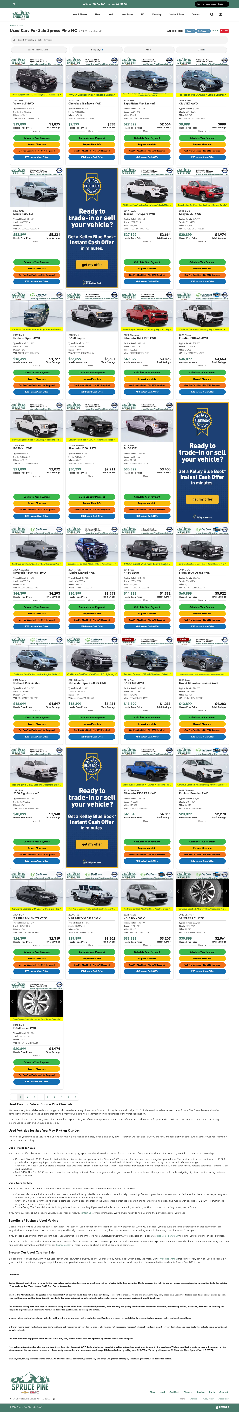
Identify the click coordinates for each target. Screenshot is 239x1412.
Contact (195, 15)
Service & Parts (176, 15)
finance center (63, 1245)
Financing (156, 15)
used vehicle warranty (167, 1236)
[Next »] (75, 1097)
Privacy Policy (208, 1399)
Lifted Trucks (127, 15)
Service (201, 1392)
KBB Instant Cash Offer (36, 157)
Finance (188, 1392)
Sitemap (193, 1399)
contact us (85, 1213)
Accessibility (224, 1399)
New (97, 15)
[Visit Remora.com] (222, 1408)
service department (167, 1259)
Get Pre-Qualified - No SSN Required (37, 151)
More (35, 131)
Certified (174, 1392)
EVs (143, 15)
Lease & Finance (79, 15)
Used (110, 15)
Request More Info (36, 145)
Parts (212, 1392)
